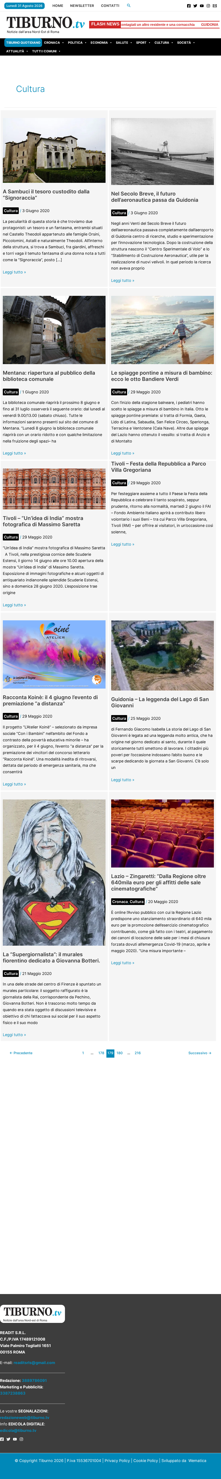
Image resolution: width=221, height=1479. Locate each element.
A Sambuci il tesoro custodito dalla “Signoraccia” (46, 194)
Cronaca (52, 42)
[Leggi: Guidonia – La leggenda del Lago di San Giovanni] (162, 655)
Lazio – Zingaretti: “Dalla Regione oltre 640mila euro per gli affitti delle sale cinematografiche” (158, 882)
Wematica (197, 1460)
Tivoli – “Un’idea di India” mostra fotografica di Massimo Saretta (43, 521)
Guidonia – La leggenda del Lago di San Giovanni (160, 702)
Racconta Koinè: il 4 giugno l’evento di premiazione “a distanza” (50, 700)
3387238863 (12, 1393)
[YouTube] (202, 6)
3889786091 (34, 1380)
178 (101, 1053)
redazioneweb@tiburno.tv (24, 1417)
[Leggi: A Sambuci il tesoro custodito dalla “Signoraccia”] (54, 150)
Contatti (110, 5)
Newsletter (82, 5)
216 (138, 1053)
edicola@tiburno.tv (18, 1430)
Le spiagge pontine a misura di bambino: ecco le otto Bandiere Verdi (161, 376)
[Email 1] (215, 6)
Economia (99, 42)
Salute (122, 42)
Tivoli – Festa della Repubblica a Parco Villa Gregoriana (158, 467)
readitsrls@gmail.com (34, 1362)
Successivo (200, 1053)
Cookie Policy (145, 1460)
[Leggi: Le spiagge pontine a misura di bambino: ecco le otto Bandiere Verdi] (162, 329)
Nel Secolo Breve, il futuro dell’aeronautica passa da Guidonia (154, 197)
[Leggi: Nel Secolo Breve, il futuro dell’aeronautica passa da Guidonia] (162, 151)
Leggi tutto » (14, 272)
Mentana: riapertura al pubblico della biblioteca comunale (49, 376)
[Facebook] (189, 6)
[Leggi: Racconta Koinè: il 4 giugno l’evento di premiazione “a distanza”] (54, 654)
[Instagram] (208, 6)
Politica (75, 42)
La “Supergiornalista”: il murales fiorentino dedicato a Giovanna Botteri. (51, 957)
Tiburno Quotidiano (23, 42)
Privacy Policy (117, 1460)
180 (120, 1053)
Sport (141, 42)
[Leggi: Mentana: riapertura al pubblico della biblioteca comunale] (54, 329)
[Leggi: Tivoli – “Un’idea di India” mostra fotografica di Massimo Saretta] (54, 488)
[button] (129, 5)
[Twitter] (195, 6)
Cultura (162, 42)
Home (57, 5)
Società (184, 42)
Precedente (20, 1053)
